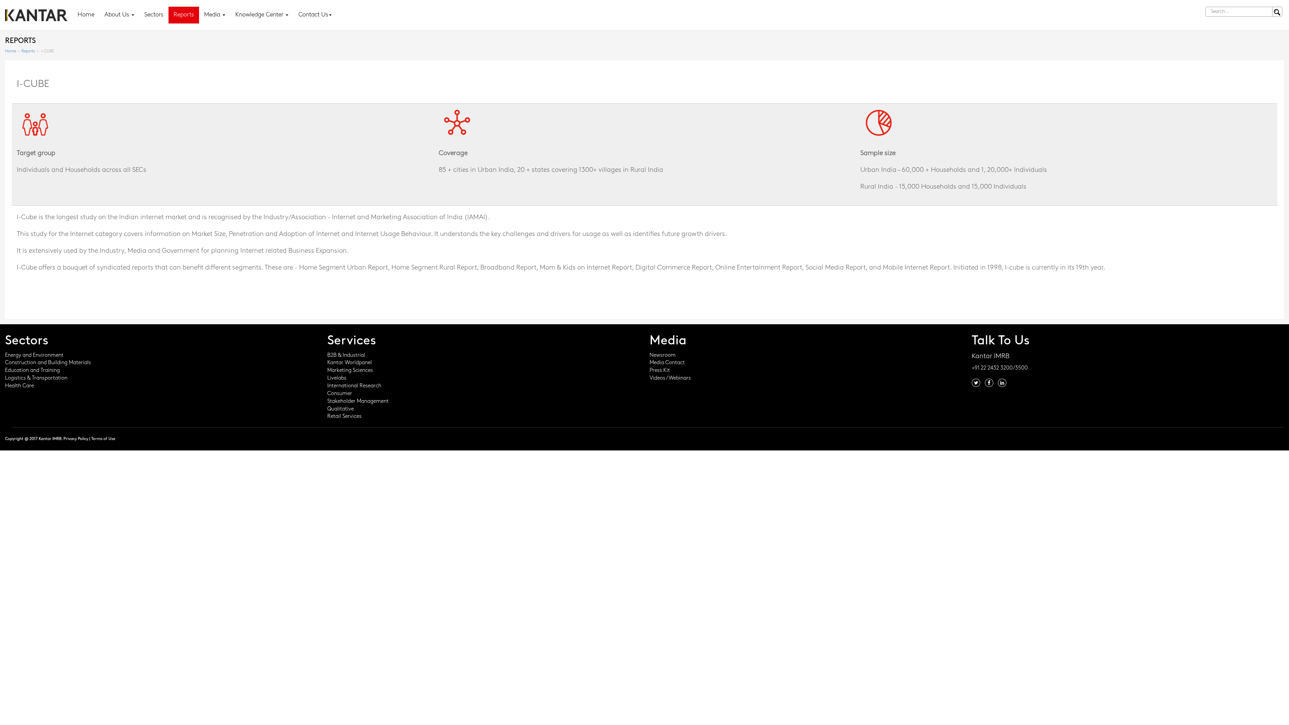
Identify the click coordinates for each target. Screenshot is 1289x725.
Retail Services (344, 416)
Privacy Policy (75, 439)
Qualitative (340, 409)
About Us (117, 15)
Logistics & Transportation (36, 378)
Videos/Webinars (670, 378)
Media (213, 15)
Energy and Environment (34, 355)
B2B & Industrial (346, 355)
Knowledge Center (260, 15)
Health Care (19, 386)
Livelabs (336, 378)
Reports (184, 15)
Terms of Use (103, 439)
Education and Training (32, 370)
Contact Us (313, 15)
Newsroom (663, 355)
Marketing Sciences (350, 370)
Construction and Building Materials (48, 363)
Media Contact (667, 363)
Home (86, 15)
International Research (354, 386)
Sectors (153, 15)
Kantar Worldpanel (349, 363)
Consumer (339, 393)
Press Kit (660, 370)
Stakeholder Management (358, 401)
